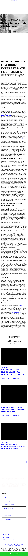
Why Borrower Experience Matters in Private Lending (13, 447)
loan (11, 123)
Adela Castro (5, 378)
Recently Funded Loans (9, 504)
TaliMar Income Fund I (16, 312)
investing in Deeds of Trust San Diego (12, 139)
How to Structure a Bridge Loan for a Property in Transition (13, 372)
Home (5, 497)
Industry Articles (7, 511)
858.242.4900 (6, 537)
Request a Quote (7, 515)
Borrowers (16, 378)
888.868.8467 (15, 0)
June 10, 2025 (4, 442)
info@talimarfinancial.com (9, 539)
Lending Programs (8, 500)
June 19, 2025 (4, 405)
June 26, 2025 (4, 367)
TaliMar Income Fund (8, 508)
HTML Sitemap (7, 519)
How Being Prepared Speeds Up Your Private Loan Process (12, 409)
